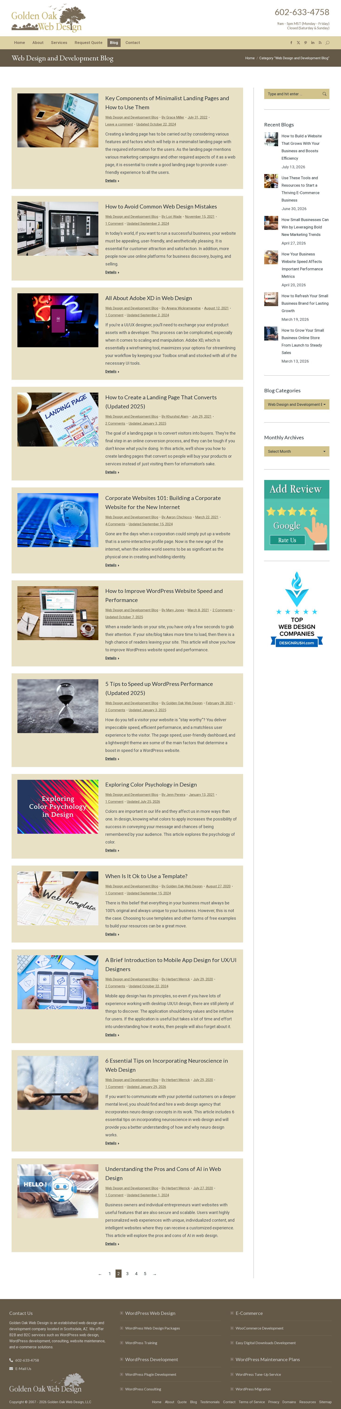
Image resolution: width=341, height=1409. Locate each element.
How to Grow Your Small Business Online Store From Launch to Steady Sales (303, 341)
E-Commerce (249, 1313)
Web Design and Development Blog (131, 117)
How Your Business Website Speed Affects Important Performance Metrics (302, 265)
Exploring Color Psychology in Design (151, 784)
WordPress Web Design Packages (152, 1328)
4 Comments (115, 524)
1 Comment (114, 224)
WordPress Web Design (150, 1313)
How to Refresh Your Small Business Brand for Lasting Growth (305, 303)
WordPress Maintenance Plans (268, 1359)
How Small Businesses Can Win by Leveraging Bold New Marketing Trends (305, 227)
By (173, 117)
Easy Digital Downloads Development (266, 1342)
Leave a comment (119, 124)
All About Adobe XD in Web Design (148, 297)
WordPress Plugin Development (150, 1374)
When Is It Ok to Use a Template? (146, 876)
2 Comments (115, 423)
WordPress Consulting (143, 1389)
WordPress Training (141, 1342)
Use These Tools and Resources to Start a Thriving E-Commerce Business (300, 188)
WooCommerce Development (259, 1328)
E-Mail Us (23, 1368)
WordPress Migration (253, 1389)
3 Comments (115, 710)
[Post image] (271, 139)
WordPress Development (151, 1359)
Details (110, 181)
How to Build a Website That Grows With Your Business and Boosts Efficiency (302, 147)
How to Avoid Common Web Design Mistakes (161, 206)
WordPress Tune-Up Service (258, 1374)
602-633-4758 (302, 12)
